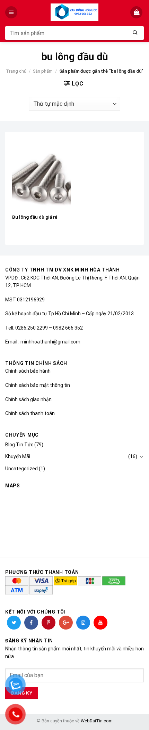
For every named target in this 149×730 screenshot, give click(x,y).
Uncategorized (21, 468)
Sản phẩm (43, 71)
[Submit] (135, 33)
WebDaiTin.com (97, 720)
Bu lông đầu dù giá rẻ (34, 217)
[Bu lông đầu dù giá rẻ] (41, 174)
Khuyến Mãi (17, 456)
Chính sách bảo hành (28, 371)
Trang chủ (16, 71)
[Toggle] (141, 457)
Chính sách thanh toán (30, 413)
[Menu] (12, 12)
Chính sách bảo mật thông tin (37, 385)
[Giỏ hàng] (137, 12)
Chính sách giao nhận (28, 399)
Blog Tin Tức (19, 444)
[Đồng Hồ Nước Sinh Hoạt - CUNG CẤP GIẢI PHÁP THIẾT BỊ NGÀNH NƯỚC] (75, 12)
